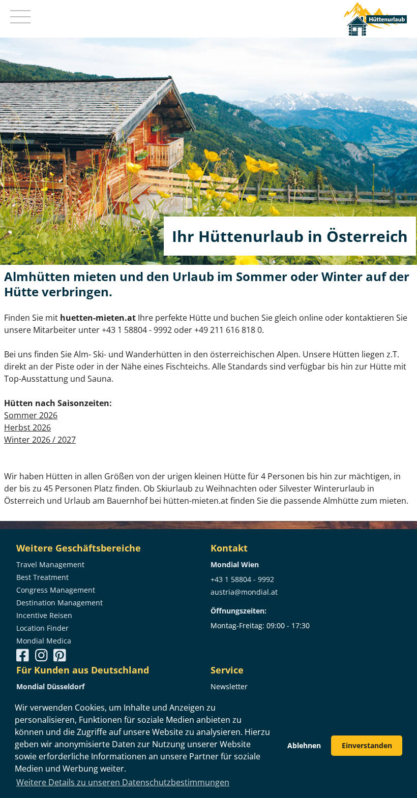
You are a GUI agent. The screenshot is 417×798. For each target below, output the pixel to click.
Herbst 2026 (27, 427)
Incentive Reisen (44, 615)
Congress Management (55, 590)
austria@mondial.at (244, 592)
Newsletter (229, 686)
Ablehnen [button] (304, 745)
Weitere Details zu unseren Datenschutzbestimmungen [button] (122, 782)
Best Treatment (42, 577)
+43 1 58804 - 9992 (242, 579)
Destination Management (59, 602)
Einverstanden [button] (367, 745)
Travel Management (50, 564)
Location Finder (42, 628)
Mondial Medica (43, 641)
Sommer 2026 (30, 415)
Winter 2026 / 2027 (40, 439)
